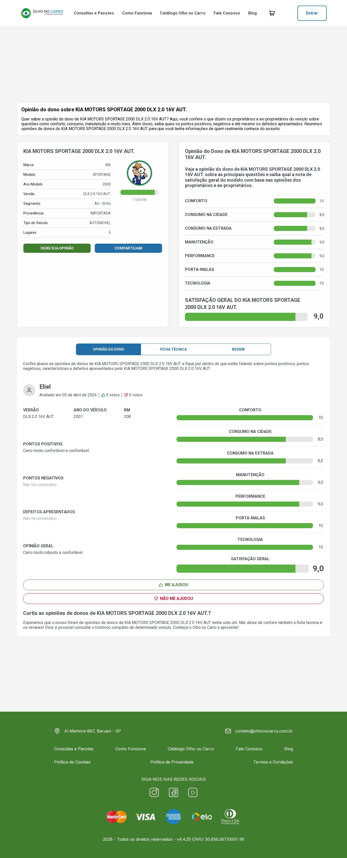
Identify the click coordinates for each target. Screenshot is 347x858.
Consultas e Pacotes (94, 13)
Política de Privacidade (172, 762)
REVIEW (238, 349)
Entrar (312, 13)
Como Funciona (137, 13)
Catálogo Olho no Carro (183, 13)
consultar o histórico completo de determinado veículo (123, 627)
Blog (252, 13)
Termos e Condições (273, 762)
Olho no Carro (204, 627)
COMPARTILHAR (129, 248)
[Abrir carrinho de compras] (272, 13)
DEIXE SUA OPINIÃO (57, 248)
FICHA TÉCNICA (173, 349)
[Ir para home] (42, 13)
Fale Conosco (227, 13)
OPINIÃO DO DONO (108, 349)
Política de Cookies (72, 762)
